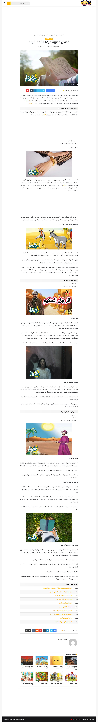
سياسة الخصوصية (20, 719)
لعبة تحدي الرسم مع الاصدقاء (64, 622)
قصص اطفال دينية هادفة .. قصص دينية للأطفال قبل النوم (27, 683)
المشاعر (28, 100)
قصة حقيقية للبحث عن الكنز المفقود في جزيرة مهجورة (72, 668)
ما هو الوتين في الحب (66, 618)
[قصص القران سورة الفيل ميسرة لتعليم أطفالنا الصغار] (56, 676)
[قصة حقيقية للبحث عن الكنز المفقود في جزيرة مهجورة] (71, 660)
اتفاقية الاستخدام (11, 719)
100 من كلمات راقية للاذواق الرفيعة (62, 610)
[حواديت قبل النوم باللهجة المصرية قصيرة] (71, 676)
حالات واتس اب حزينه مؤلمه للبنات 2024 (61, 614)
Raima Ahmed (62, 639)
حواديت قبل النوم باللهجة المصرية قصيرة (60, 592)
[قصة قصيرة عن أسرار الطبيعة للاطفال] (42, 676)
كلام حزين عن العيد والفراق (64, 599)
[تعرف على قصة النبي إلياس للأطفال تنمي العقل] (27, 660)
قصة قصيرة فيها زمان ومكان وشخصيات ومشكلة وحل (57, 588)
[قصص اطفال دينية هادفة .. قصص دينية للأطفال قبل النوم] (27, 676)
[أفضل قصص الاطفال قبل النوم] (42, 660)
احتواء (75, 719)
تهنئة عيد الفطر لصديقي (65, 607)
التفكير (30, 103)
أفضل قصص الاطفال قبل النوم (63, 595)
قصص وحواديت (51, 35)
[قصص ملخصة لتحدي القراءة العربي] (56, 660)
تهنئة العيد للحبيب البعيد (65, 603)
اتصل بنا (6, 719)
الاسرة (57, 35)
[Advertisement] (49, 18)
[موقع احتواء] (86, 3)
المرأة (64, 185)
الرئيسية (61, 35)
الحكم (44, 114)
